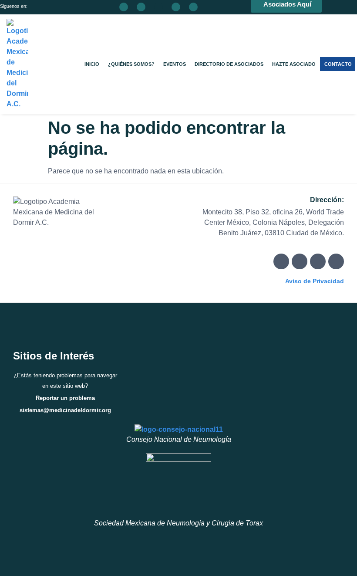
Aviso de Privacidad (314, 281)
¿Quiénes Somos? (131, 64)
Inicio (91, 64)
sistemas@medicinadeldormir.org (65, 410)
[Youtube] (336, 261)
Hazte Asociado (294, 64)
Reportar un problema (65, 398)
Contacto (338, 64)
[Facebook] (281, 261)
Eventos (174, 64)
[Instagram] (318, 261)
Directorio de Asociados (229, 64)
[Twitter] (299, 261)
